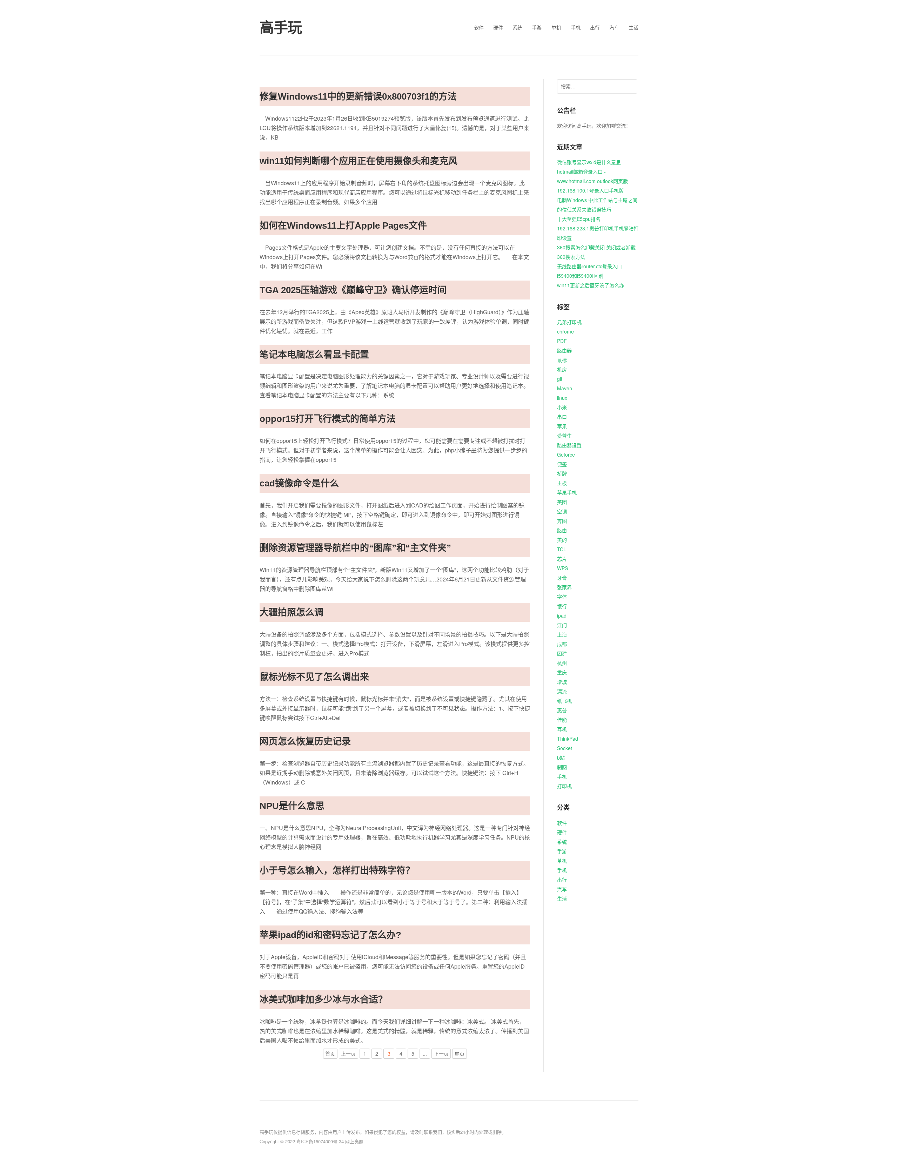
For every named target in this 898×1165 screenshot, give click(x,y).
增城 (562, 681)
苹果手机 (567, 492)
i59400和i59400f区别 (580, 275)
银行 (562, 606)
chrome (565, 331)
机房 (562, 369)
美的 (562, 539)
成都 (562, 643)
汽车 (614, 27)
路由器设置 (569, 445)
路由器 (564, 350)
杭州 (562, 662)
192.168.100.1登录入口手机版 (590, 190)
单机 (556, 27)
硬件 (498, 27)
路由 (562, 530)
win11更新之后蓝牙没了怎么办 (590, 285)
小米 (562, 407)
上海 (562, 634)
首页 (330, 1053)
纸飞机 (564, 700)
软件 (479, 27)
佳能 (562, 719)
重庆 (562, 672)
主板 (562, 482)
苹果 (562, 426)
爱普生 (564, 435)
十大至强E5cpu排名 (579, 218)
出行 (595, 27)
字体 (562, 596)
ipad (562, 615)
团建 (562, 653)
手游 (537, 27)
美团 (562, 501)
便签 (562, 463)
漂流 (562, 691)
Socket (564, 748)
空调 (562, 511)
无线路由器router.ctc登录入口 (589, 266)
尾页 (459, 1053)
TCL (561, 549)
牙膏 (562, 577)
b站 (561, 757)
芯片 (562, 558)
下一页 (441, 1053)
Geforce (566, 454)
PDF (562, 340)
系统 (517, 27)
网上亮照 (354, 1141)
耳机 (562, 729)
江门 (562, 624)
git (559, 378)
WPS (562, 568)
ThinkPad (567, 738)
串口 (562, 416)
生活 (633, 27)
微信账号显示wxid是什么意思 (589, 162)
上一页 (348, 1053)
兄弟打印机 (569, 321)
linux (562, 397)
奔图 (562, 520)
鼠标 (562, 359)
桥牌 (562, 473)
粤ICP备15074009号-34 (320, 1141)
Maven (564, 388)
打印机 (564, 785)
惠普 (562, 710)
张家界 (564, 587)
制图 (562, 766)
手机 (576, 27)
